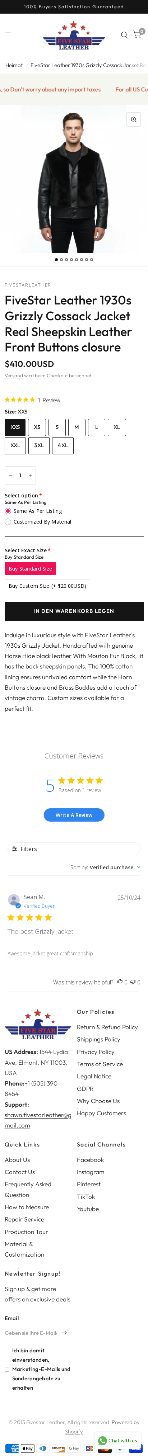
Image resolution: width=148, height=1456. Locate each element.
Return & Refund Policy (107, 1027)
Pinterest (89, 1184)
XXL (15, 445)
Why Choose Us (98, 1101)
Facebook (90, 1159)
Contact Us (20, 1172)
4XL (63, 445)
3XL (39, 445)
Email (12, 1318)
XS (37, 427)
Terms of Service (100, 1064)
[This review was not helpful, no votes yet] (132, 982)
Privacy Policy (96, 1051)
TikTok (86, 1196)
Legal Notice (94, 1076)
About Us (17, 1159)
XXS (15, 427)
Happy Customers (101, 1113)
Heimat (14, 65)
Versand (14, 375)
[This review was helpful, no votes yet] (119, 982)
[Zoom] (133, 119)
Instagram (91, 1172)
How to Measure (27, 1207)
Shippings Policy (98, 1039)
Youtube (88, 1208)
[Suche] (124, 35)
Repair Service (24, 1219)
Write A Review (74, 815)
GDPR (85, 1088)
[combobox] (105, 867)
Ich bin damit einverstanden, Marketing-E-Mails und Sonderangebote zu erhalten (41, 1369)
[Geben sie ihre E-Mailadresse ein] (64, 1333)
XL (117, 427)
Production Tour (26, 1231)
